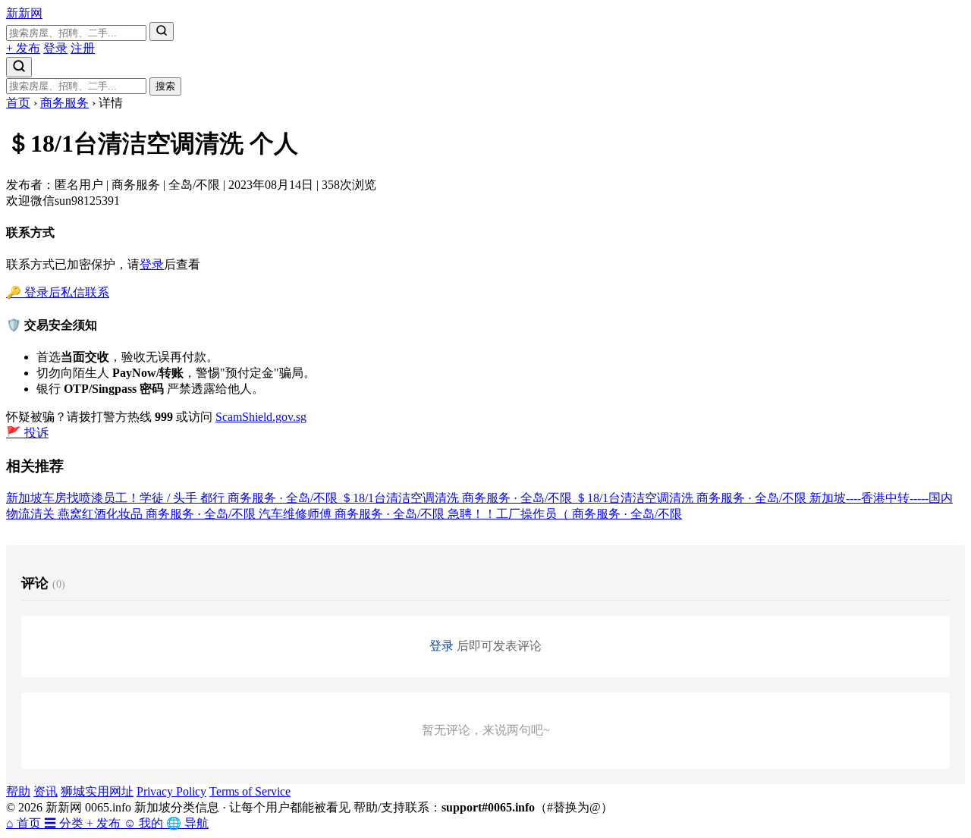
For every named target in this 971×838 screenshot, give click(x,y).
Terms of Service (250, 791)
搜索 (165, 86)
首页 (18, 102)
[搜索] (161, 31)
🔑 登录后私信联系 (57, 292)
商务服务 (64, 102)
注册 (83, 48)
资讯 (45, 791)
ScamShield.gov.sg (260, 416)
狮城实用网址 (97, 791)
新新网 (24, 13)
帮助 (18, 791)
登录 (55, 48)
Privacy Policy (171, 791)
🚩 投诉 (27, 432)
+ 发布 (23, 48)
